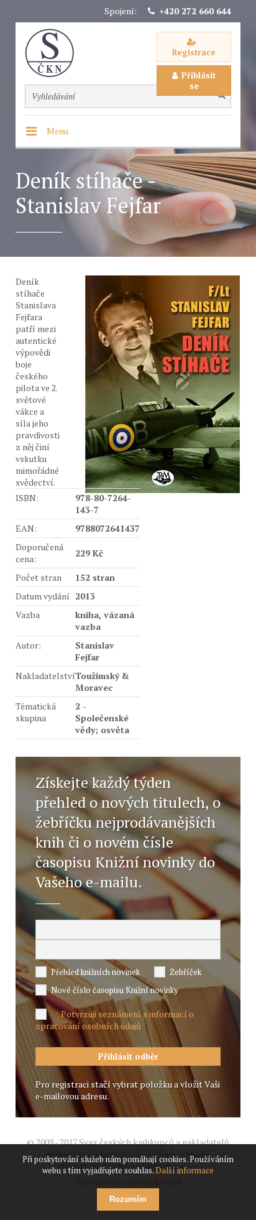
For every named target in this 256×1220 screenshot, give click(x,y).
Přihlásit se (198, 80)
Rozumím (128, 1199)
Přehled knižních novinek (95, 971)
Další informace (184, 1170)
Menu (57, 131)
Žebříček (185, 971)
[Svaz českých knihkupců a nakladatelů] (56, 53)
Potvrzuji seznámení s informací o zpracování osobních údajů (114, 1020)
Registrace (194, 52)
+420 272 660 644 (195, 11)
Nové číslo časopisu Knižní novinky (114, 990)
